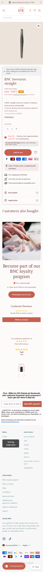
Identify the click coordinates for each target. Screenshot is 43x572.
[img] (21, 341)
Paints (26, 449)
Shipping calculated (19, 94)
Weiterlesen (9, 117)
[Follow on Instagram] (4, 538)
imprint (5, 511)
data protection (8, 496)
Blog (4, 488)
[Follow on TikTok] (10, 538)
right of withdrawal (9, 507)
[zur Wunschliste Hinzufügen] (36, 152)
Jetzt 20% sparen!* (32, 404)
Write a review (21, 319)
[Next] (40, 2)
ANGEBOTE (28, 468)
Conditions (6, 492)
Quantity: (7, 124)
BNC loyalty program (10, 480)
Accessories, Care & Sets (31, 462)
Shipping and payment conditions (9, 501)
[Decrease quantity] (8, 128)
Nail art (26, 457)
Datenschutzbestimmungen (10, 422)
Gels (25, 441)
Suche (4, 437)
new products (29, 437)
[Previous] (2, 2)
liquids (26, 453)
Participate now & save (21, 295)
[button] (19, 375)
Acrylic (26, 445)
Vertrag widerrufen (10, 443)
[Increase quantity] (16, 128)
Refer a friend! (7, 484)
